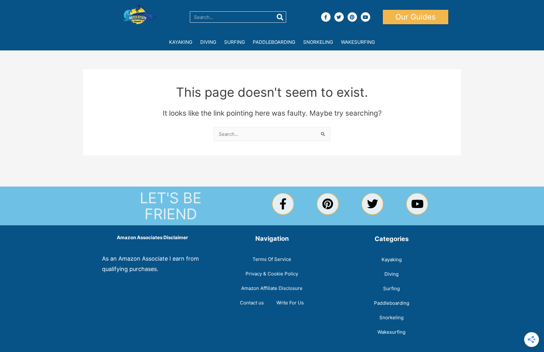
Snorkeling (318, 42)
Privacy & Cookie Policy (272, 274)
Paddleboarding (274, 42)
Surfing (234, 42)
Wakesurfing (358, 42)
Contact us (252, 303)
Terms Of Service (271, 259)
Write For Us (290, 303)
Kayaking (180, 42)
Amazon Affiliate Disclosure (272, 288)
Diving (208, 42)
